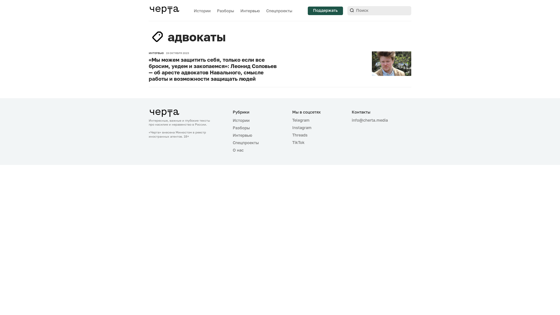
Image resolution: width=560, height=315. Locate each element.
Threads (300, 135)
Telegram (301, 120)
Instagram (302, 127)
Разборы (225, 10)
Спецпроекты (279, 10)
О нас (238, 150)
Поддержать (325, 10)
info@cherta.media (370, 120)
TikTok (298, 142)
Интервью (250, 10)
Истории (202, 10)
